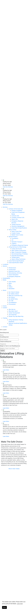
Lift (12, 42)
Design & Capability (16, 12)
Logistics (13, 45)
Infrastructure (10, 70)
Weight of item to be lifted (10, 346)
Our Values (16, 468)
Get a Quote (3, 7)
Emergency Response (14, 276)
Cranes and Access (16, 51)
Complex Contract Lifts (17, 19)
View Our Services (8, 187)
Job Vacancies (11, 134)
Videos (9, 96)
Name (4, 332)
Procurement (10, 120)
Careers (5, 123)
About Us (11, 468)
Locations (5, 66)
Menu (2, 166)
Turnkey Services (16, 26)
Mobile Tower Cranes (17, 37)
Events (5, 122)
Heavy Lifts (14, 21)
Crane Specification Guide (16, 64)
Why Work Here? (13, 311)
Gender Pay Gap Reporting (16, 316)
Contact (5, 155)
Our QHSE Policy (13, 299)
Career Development (14, 313)
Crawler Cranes (15, 35)
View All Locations (6, 532)
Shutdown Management (17, 28)
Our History (10, 111)
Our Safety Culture (14, 293)
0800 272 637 (17, 157)
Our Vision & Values (14, 292)
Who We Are (10, 125)
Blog (8, 94)
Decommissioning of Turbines (19, 56)
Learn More (6, 370)
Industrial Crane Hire (14, 271)
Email (4, 337)
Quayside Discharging (17, 57)
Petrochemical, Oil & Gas (15, 273)
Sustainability (6, 87)
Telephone (5, 341)
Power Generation (13, 274)
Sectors (5, 68)
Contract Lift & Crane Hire (16, 11)
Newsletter (10, 97)
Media (4, 89)
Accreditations (11, 118)
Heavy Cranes (12, 31)
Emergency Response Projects (19, 47)
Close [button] (4, 607)
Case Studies (10, 90)
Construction (10, 71)
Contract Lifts (15, 18)
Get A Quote (4, 178)
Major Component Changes (18, 54)
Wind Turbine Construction (18, 52)
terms (23, 588)
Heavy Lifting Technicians (18, 61)
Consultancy (14, 40)
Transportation (15, 59)
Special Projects (13, 38)
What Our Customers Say (15, 295)
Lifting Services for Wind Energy (17, 49)
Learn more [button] (20, 603)
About (4, 99)
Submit (20, 583)
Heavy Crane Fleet (16, 33)
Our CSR (9, 116)
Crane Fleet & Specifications (19, 30)
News (8, 92)
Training (5, 139)
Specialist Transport (16, 44)
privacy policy (5, 590)
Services (5, 9)
